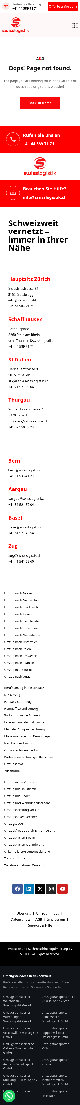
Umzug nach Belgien (18, 593)
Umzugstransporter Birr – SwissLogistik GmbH (58, 999)
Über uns (24, 913)
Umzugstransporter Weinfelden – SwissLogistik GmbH (17, 1001)
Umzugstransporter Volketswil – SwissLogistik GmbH (20, 1032)
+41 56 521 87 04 (21, 504)
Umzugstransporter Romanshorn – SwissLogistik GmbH (55, 1017)
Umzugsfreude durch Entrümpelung (29, 830)
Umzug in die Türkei (18, 670)
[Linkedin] (29, 889)
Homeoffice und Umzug (21, 708)
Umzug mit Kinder (17, 796)
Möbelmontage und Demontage (27, 736)
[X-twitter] (40, 889)
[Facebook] (17, 889)
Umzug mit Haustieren (20, 789)
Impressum (56, 919)
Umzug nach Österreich (21, 642)
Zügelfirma (12, 771)
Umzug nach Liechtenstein (22, 621)
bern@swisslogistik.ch (25, 470)
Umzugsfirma (13, 764)
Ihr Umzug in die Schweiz (22, 715)
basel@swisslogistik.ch (26, 527)
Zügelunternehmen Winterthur (26, 865)
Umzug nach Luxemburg (21, 628)
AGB (39, 919)
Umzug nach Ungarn (18, 676)
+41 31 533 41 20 (21, 476)
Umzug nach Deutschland (22, 600)
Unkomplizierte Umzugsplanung (27, 851)
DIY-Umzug (12, 694)
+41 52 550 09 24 (21, 427)
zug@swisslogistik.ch (24, 555)
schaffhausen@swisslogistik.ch (32, 340)
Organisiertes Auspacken (21, 750)
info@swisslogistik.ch (45, 197)
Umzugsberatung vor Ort (22, 810)
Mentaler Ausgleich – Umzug (24, 729)
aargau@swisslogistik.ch (27, 498)
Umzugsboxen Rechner (20, 817)
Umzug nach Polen (17, 649)
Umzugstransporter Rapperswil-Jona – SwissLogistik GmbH (55, 1032)
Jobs (56, 913)
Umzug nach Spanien (19, 663)
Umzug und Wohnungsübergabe (27, 803)
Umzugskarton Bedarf (19, 837)
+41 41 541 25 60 (21, 561)
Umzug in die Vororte (19, 782)
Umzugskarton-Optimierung (24, 844)
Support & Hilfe (40, 925)
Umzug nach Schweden (20, 656)
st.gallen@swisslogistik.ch (28, 381)
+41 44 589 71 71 (38, 143)
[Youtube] (62, 889)
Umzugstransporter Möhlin (55, 1046)
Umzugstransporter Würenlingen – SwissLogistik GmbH (17, 1017)
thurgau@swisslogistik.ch (28, 421)
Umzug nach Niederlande (22, 635)
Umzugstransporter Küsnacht (55, 1062)
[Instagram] (51, 889)
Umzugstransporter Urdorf (16, 1093)
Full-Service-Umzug (18, 701)
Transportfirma (14, 858)
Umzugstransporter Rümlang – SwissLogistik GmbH (20, 1080)
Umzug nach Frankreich (21, 607)
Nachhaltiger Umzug (18, 743)
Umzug (42, 913)
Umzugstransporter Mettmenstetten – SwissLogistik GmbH (55, 1080)
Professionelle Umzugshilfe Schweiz (29, 757)
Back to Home (40, 103)
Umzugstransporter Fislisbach (55, 1093)
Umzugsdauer (14, 823)
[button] (9, 1096)
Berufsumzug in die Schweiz (24, 687)
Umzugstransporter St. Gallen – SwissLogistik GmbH (19, 1048)
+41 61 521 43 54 (21, 533)
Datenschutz (21, 919)
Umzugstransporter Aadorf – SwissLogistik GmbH (18, 1064)
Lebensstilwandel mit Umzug (24, 722)
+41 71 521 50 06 (21, 387)
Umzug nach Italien (18, 614)
